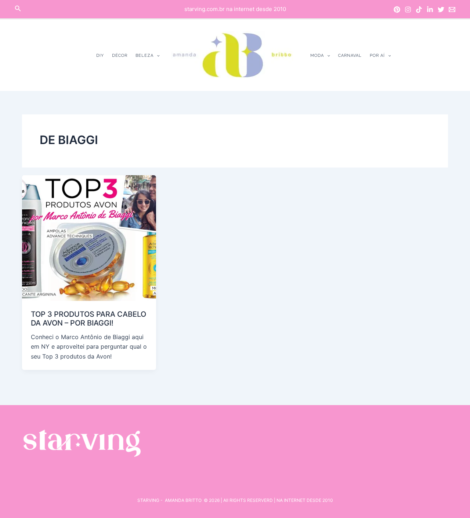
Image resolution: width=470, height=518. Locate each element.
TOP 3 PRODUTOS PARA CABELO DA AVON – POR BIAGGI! (88, 319)
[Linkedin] (430, 9)
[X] (441, 9)
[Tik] (419, 9)
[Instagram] (408, 9)
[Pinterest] (397, 9)
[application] (156, 55)
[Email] (452, 9)
